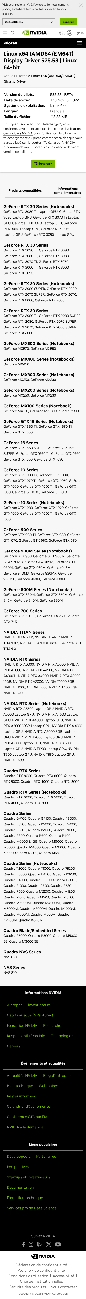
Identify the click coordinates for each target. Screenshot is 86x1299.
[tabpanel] (43, 590)
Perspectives (18, 1166)
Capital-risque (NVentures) (30, 1015)
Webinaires (48, 1085)
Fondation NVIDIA (22, 1025)
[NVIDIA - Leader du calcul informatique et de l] (34, 33)
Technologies (62, 1035)
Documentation (20, 1187)
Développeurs (19, 1156)
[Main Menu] (5, 33)
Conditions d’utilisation (28, 1276)
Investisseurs (39, 1004)
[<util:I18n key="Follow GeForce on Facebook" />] (23, 1244)
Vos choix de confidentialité (41, 1270)
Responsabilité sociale (26, 1035)
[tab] (25, 190)
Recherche (52, 1025)
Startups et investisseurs (28, 1177)
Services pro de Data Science (32, 1208)
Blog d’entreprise (57, 1075)
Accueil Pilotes (15, 76)
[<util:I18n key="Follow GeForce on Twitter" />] (48, 1244)
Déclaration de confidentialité (41, 1265)
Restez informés (21, 1096)
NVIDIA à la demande (25, 1127)
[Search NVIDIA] (13, 32)
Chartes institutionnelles (41, 1281)
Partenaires (46, 1156)
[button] (61, 34)
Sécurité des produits (27, 1287)
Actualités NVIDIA (22, 1075)
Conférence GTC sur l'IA (27, 1116)
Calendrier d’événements (28, 1106)
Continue (68, 22)
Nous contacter (63, 1287)
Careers (13, 1046)
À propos (14, 1004)
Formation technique (25, 1197)
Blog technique (20, 1085)
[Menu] (80, 43)
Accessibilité (63, 1276)
